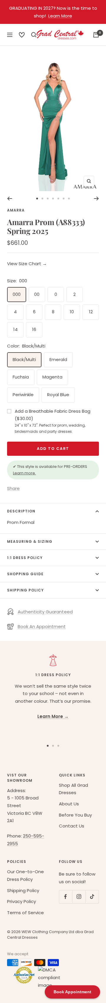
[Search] (21, 34)
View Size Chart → (27, 263)
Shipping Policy (25, 590)
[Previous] (9, 198)
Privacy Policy (21, 901)
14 (15, 329)
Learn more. (24, 473)
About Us (69, 804)
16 (34, 329)
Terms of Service (25, 912)
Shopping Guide (25, 573)
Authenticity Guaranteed (45, 612)
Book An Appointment (42, 626)
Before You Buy (75, 815)
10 (72, 312)
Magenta (52, 377)
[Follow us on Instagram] (78, 896)
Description (21, 511)
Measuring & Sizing (29, 541)
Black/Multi (24, 359)
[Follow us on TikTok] (92, 896)
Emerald (58, 359)
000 (17, 294)
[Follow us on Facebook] (65, 896)
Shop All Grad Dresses (73, 789)
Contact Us (71, 826)
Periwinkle (23, 394)
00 (36, 294)
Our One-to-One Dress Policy (25, 875)
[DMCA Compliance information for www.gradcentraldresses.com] (47, 977)
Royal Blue (58, 394)
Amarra (16, 210)
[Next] (96, 198)
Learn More (60, 16)
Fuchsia (21, 377)
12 (91, 312)
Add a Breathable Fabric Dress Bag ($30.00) (52, 421)
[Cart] (96, 34)
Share (13, 488)
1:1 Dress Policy (25, 557)
